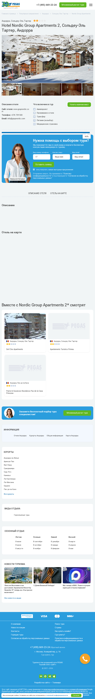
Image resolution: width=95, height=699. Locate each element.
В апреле (72, 545)
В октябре (37, 545)
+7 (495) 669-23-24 (46, 5)
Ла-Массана (9, 482)
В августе (19, 548)
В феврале (55, 548)
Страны (58, 627)
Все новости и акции (12, 598)
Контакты (15, 631)
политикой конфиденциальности (57, 695)
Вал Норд (8, 465)
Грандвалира (9, 468)
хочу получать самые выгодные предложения (54, 170)
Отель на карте (58, 193)
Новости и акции (18, 627)
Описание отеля (37, 193)
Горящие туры (17, 635)
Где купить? (60, 635)
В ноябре (37, 548)
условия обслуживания (78, 689)
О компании (16, 624)
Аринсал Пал (9, 461)
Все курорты (9, 494)
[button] (6, 59)
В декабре (55, 541)
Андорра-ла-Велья (11, 458)
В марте (72, 541)
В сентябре (37, 541)
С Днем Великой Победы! (44, 585)
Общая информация (55, 436)
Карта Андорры (72, 436)
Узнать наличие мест (79, 104)
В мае (71, 548)
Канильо (7, 475)
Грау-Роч (7, 472)
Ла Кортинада (9, 479)
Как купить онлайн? (63, 631)
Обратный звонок (57, 647)
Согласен (76, 695)
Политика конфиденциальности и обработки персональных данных (69, 639)
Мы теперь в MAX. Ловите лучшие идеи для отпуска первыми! (76, 587)
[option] (25, 326)
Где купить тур (47, 655)
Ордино (7, 486)
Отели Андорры (20, 436)
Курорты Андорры (36, 436)
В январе (54, 545)
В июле (18, 545)
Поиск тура (59, 624)
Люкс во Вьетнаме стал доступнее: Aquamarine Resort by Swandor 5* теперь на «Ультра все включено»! (18, 589)
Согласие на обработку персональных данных (30, 638)
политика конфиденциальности (56, 689)
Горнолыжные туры (21, 515)
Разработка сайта (42, 683)
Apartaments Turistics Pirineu (62, 349)
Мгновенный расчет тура (77, 413)
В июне (18, 541)
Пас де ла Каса (10, 489)
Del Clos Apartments (14, 349)
